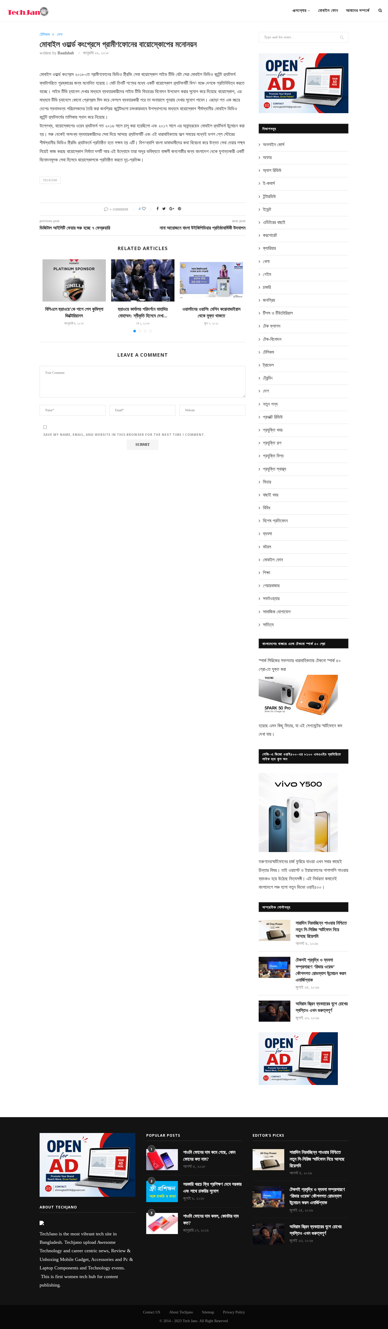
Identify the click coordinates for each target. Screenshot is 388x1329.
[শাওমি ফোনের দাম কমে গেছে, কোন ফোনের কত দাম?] (162, 1159)
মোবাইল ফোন (328, 10)
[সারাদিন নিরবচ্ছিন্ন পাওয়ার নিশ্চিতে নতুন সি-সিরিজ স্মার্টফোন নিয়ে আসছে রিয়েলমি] (274, 930)
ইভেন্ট (267, 209)
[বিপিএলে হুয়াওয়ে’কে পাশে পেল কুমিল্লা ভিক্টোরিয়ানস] (74, 280)
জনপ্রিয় (269, 300)
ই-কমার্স (269, 183)
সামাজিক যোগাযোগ (277, 611)
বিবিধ (266, 507)
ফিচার (267, 482)
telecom (50, 180)
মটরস (267, 546)
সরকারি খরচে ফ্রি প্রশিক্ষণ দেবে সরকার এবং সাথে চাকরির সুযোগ (212, 1187)
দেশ (59, 34)
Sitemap (208, 1312)
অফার (267, 157)
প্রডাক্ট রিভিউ (273, 417)
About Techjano (181, 1312)
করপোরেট (270, 235)
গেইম (267, 274)
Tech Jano (190, 1321)
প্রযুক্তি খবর (272, 430)
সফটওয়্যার (271, 598)
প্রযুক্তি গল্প (272, 443)
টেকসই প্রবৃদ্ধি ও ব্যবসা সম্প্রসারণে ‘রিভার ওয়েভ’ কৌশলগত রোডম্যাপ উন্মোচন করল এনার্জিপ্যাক (321, 970)
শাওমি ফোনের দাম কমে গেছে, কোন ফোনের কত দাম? (209, 1155)
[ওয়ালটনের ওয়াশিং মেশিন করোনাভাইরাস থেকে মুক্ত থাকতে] (211, 280)
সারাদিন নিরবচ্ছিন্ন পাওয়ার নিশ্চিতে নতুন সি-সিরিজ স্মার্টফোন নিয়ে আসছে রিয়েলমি (321, 929)
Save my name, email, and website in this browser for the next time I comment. (124, 434)
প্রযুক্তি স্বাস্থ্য (274, 469)
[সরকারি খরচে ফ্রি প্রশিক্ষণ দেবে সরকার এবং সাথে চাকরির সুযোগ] (162, 1191)
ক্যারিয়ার (269, 248)
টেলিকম (45, 34)
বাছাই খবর (270, 495)
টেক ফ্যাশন (271, 326)
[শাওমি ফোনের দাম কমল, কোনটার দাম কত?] (162, 1223)
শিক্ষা (266, 572)
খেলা (266, 261)
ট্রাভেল (268, 365)
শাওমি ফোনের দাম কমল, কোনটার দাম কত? (211, 1219)
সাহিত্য (268, 624)
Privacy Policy (234, 1312)
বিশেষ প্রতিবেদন (275, 520)
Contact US (151, 1312)
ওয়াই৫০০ (313, 887)
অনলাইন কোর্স (273, 144)
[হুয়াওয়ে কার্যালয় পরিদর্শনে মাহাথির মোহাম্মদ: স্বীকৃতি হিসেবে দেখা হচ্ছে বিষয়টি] (142, 280)
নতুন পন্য (270, 404)
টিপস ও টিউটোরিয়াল (278, 313)
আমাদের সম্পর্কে (358, 10)
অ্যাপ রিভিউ (272, 170)
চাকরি (267, 287)
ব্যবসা (267, 533)
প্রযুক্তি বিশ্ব (273, 455)
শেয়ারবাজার (271, 585)
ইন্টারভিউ (269, 196)
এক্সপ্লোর (299, 10)
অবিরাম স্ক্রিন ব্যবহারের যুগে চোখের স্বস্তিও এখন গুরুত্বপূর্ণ (322, 1007)
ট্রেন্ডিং (268, 378)
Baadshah (66, 53)
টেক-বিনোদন (272, 339)
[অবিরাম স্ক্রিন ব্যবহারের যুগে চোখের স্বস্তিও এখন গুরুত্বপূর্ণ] (274, 1011)
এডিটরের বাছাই (274, 222)
